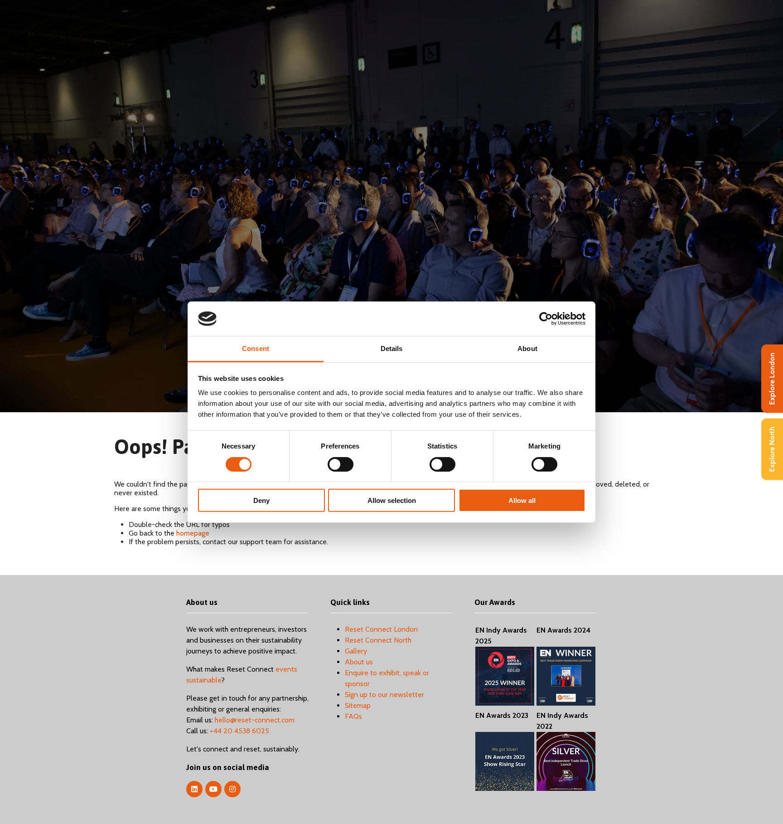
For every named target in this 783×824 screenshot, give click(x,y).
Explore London (772, 378)
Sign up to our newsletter (384, 694)
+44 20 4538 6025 (239, 730)
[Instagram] (232, 789)
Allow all (522, 500)
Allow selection (391, 500)
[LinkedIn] (194, 789)
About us (359, 662)
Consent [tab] (255, 348)
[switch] (340, 464)
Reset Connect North (378, 640)
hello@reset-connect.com (255, 720)
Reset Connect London (381, 629)
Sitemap (358, 705)
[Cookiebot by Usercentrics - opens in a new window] (545, 319)
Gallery (356, 651)
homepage (192, 533)
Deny (261, 500)
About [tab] (527, 348)
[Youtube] (213, 789)
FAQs (353, 716)
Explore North (772, 449)
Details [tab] (392, 348)
